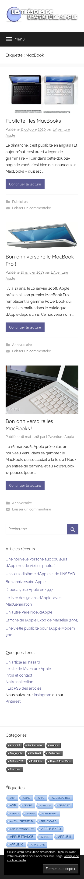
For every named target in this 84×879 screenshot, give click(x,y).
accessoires (61, 797)
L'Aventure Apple (60, 437)
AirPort (64, 805)
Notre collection (19, 682)
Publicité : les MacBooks (33, 120)
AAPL (41, 797)
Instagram (42, 695)
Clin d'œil (35, 753)
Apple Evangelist (22, 829)
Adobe (28, 805)
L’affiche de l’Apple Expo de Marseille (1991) (42, 620)
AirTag (14, 813)
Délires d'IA (16, 761)
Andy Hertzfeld (21, 821)
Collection (54, 753)
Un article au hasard (23, 662)
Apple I (45, 836)
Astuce (54, 745)
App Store (38, 844)
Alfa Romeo (49, 813)
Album (30, 813)
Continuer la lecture (25, 184)
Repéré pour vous (60, 761)
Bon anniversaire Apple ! (26, 582)
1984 (13, 797)
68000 (26, 797)
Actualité (15, 745)
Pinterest (13, 701)
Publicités (20, 202)
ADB (13, 805)
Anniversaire (22, 345)
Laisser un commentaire (31, 208)
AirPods (45, 805)
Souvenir (15, 769)
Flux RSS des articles (23, 688)
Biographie (16, 753)
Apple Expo (51, 829)
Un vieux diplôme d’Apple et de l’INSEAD (40, 574)
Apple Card (48, 821)
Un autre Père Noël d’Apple (29, 612)
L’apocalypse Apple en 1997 (29, 589)
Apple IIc (16, 844)
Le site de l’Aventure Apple (28, 669)
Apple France (21, 837)
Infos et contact (19, 675)
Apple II (64, 837)
